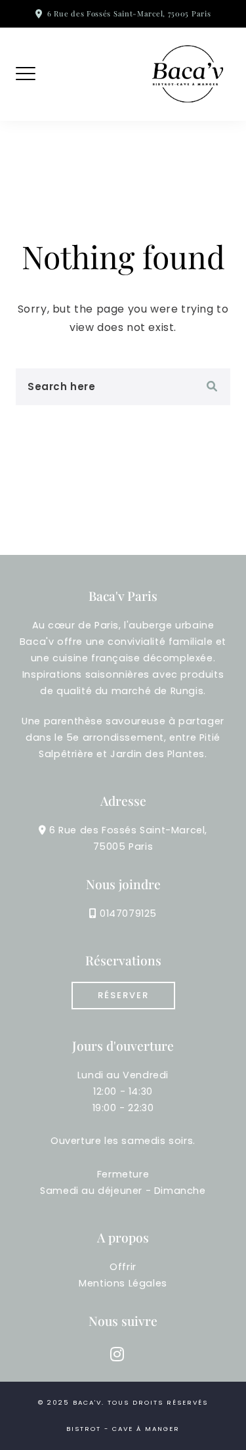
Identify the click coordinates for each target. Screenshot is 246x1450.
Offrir (123, 1266)
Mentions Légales (123, 1283)
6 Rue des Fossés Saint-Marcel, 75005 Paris (129, 13)
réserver (123, 995)
